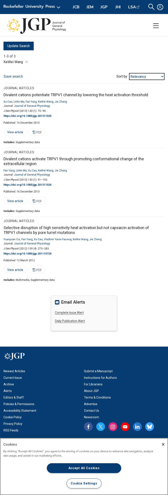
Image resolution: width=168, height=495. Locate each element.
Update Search (17, 47)
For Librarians (93, 384)
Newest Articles (14, 371)
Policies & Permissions (19, 404)
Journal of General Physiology (32, 105)
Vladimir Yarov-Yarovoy (58, 239)
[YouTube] (125, 426)
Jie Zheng (61, 101)
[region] (84, 466)
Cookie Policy (13, 417)
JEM (89, 7)
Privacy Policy (13, 424)
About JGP (91, 391)
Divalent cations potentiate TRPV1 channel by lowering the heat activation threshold (76, 95)
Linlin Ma (19, 101)
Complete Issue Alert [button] (69, 312)
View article (13, 132)
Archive (9, 384)
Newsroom (91, 417)
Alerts (8, 391)
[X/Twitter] (100, 426)
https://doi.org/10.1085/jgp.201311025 (27, 116)
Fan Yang (31, 101)
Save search (13, 76)
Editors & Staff (14, 397)
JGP (104, 7)
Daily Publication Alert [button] (70, 321)
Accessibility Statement (20, 410)
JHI (118, 7)
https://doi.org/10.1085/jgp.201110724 (27, 253)
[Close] (27, 62)
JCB (76, 7)
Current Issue (13, 377)
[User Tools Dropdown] (160, 7)
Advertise (90, 404)
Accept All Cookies (84, 468)
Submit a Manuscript (98, 371)
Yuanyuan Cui (12, 239)
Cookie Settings (84, 483)
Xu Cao (8, 101)
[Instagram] (112, 426)
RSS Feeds (11, 430)
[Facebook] (88, 426)
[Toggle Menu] (156, 26)
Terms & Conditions (97, 397)
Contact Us (91, 410)
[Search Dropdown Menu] (151, 7)
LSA (132, 7)
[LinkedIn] (137, 426)
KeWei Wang (45, 101)
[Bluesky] (149, 426)
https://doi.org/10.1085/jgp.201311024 (27, 184)
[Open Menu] (33, 7)
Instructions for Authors (100, 377)
